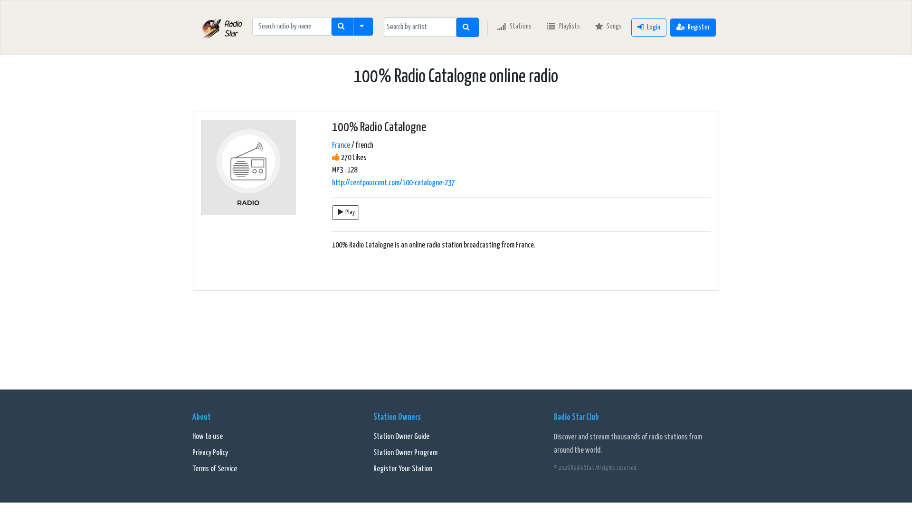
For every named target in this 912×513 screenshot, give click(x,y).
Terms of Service (214, 469)
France (341, 146)
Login (653, 27)
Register (699, 27)
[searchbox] (420, 27)
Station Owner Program (405, 453)
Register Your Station (402, 469)
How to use (207, 437)
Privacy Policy (210, 453)
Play (350, 212)
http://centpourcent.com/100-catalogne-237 (393, 183)
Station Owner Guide (401, 437)
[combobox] (420, 27)
